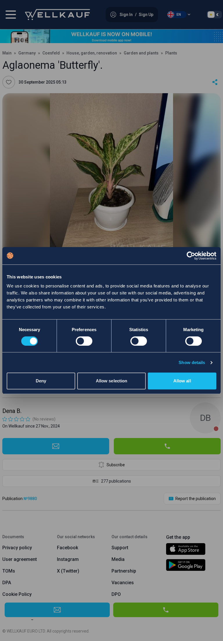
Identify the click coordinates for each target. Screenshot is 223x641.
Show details (192, 362)
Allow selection (111, 380)
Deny (41, 380)
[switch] (84, 341)
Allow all (182, 380)
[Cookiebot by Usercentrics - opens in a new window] (191, 255)
